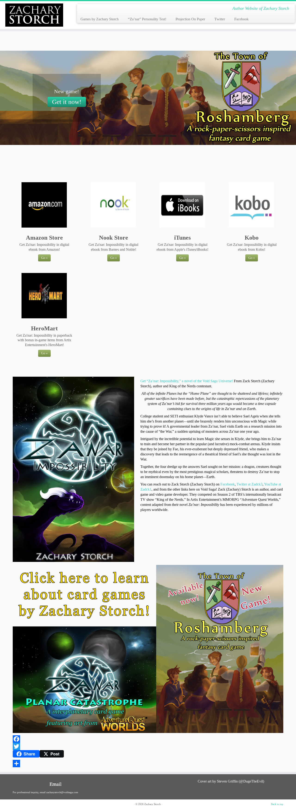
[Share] (148, 763)
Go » (44, 258)
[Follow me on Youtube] (104, 9)
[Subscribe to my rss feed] (83, 9)
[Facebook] (148, 739)
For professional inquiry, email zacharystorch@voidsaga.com (45, 792)
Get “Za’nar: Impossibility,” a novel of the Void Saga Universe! (186, 381)
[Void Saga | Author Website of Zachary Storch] (34, 15)
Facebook (241, 19)
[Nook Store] (113, 204)
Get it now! (66, 101)
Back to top (277, 804)
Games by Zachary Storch (99, 19)
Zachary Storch (152, 804)
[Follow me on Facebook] (97, 9)
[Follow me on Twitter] (90, 9)
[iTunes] (182, 204)
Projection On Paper (190, 19)
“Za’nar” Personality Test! (147, 19)
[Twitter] (148, 746)
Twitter (219, 19)
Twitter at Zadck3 (249, 484)
